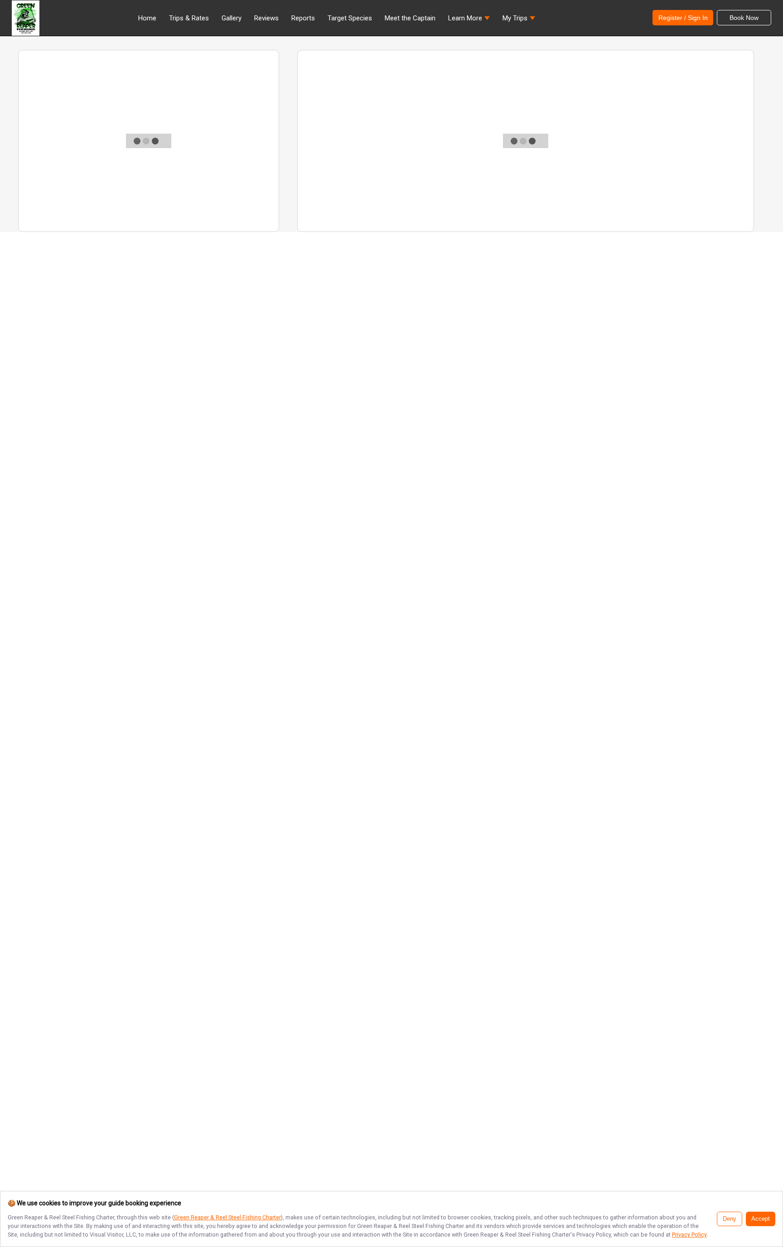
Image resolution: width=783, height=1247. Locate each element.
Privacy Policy (689, 1234)
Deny (729, 1219)
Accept (760, 1219)
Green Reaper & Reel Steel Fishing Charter (227, 1217)
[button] (469, 20)
